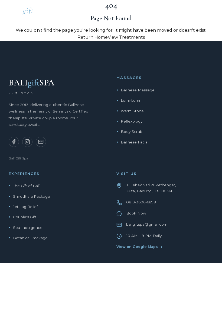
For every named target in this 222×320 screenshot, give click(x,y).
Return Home (92, 37)
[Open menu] (211, 12)
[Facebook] (14, 142)
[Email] (41, 142)
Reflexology (131, 121)
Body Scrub (131, 131)
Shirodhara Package (31, 196)
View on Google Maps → (139, 247)
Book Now (136, 213)
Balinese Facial (134, 142)
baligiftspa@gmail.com (146, 224)
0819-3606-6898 (141, 202)
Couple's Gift (24, 217)
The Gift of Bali (26, 186)
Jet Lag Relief (25, 206)
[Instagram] (27, 142)
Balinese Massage (138, 90)
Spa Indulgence (28, 227)
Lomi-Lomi (130, 100)
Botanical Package (30, 238)
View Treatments (126, 37)
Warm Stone (132, 111)
